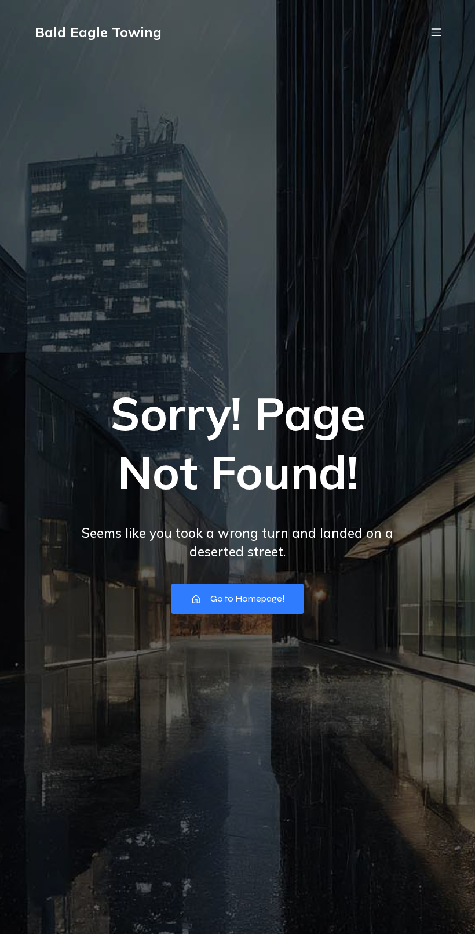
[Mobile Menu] (436, 32)
